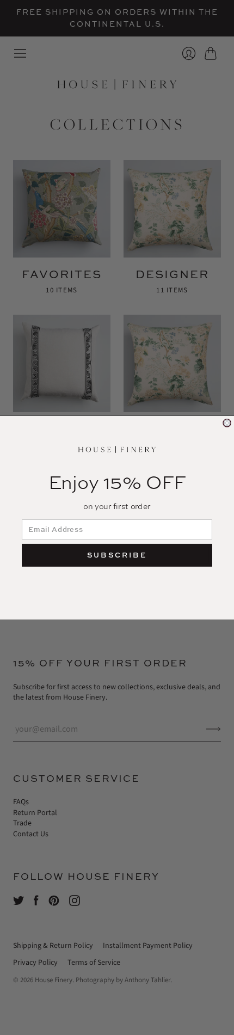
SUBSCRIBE (117, 555)
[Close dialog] (227, 422)
